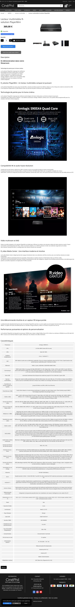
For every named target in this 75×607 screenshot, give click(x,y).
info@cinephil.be (37, 586)
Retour (4, 567)
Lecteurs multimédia (20, 13)
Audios (41, 10)
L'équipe (70, 1)
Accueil (2, 13)
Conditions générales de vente (25, 598)
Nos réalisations (58, 10)
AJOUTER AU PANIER (20, 40)
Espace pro (65, 1)
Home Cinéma (18, 10)
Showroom (27, 10)
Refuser (16, 603)
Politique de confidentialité (41, 598)
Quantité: (3, 37)
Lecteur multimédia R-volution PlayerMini (39, 13)
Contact (68, 10)
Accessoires (48, 10)
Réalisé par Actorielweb (37, 601)
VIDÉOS (9, 13)
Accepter (7, 603)
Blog (74, 1)
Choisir (25, 603)
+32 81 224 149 (5, 1)
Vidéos (34, 10)
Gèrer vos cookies (53, 598)
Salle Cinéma (8, 10)
